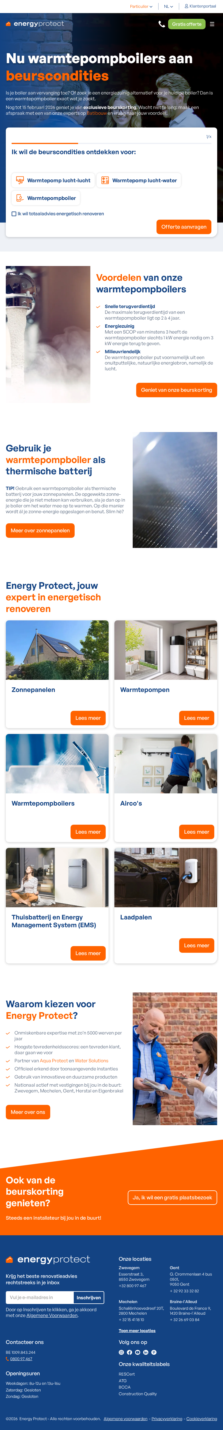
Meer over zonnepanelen (40, 530)
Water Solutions (91, 1060)
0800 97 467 (21, 1358)
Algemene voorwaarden (126, 1418)
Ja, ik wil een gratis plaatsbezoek (172, 1197)
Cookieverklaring (201, 1418)
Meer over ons (28, 1112)
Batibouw (97, 113)
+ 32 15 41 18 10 (131, 1319)
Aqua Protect (54, 1060)
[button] (141, 6)
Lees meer (88, 718)
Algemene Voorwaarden (52, 1315)
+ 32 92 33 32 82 (184, 1290)
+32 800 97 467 (132, 1285)
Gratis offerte (187, 24)
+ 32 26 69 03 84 (184, 1319)
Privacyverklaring (167, 1418)
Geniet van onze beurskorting (176, 390)
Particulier (139, 6)
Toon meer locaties (137, 1330)
